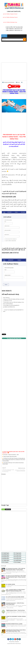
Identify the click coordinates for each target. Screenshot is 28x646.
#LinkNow (10, 303)
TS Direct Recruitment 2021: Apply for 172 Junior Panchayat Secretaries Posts (8, 470)
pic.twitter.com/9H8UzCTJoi (9, 307)
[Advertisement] (14, 52)
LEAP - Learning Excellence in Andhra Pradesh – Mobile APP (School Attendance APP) (15, 590)
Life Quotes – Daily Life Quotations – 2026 (11, 454)
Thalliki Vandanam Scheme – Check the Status (15, 610)
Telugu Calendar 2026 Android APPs (10, 456)
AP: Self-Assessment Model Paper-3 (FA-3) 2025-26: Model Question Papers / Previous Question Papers (16, 577)
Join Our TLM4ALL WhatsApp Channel (10, 17)
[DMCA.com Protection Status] (6, 509)
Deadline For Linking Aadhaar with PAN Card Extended (20, 470)
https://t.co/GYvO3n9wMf (11, 305)
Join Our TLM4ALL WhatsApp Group (10, 22)
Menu (5, 35)
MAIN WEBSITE (7, 291)
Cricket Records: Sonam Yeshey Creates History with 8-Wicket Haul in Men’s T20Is (16, 630)
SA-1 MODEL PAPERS (10, 584)
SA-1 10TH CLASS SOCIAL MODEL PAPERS (15, 596)
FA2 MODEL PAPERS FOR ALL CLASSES (14, 623)
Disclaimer (17, 641)
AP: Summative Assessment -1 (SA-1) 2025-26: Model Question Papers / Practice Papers (15, 569)
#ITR (18, 305)
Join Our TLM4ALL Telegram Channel (10, 14)
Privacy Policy (11, 641)
